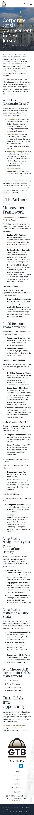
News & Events (17, 788)
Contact (17, 792)
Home (17, 772)
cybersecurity (12, 242)
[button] (28, 3)
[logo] (4, 4)
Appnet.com (17, 811)
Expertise (17, 784)
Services (17, 780)
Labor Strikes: (12, 134)
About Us (17, 776)
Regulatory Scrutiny (14, 151)
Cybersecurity (12, 169)
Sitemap (25, 811)
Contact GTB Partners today (14, 725)
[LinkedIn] (21, 766)
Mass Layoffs (12, 119)
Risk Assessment (9, 217)
